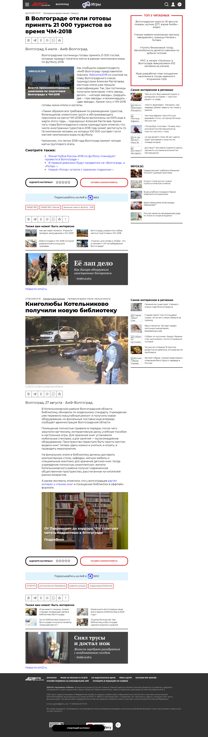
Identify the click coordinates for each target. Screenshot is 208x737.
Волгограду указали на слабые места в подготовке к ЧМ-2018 (106, 231)
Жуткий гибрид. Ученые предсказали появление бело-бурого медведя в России (163, 360)
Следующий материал (78, 728)
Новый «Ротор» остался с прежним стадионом (79, 169)
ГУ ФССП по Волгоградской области (44, 386)
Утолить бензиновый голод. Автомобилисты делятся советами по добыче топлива (156, 50)
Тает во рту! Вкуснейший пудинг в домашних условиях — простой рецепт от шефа (162, 97)
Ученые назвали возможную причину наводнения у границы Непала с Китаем (156, 37)
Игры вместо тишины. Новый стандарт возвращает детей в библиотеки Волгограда (54, 612)
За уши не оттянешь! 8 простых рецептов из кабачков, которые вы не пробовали (163, 350)
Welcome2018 (98, 74)
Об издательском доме (103, 678)
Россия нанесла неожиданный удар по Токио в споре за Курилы (162, 214)
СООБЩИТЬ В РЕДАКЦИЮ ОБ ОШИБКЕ (110, 681)
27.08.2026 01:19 (32, 299)
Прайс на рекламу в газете (74, 678)
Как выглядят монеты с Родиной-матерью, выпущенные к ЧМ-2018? (56, 231)
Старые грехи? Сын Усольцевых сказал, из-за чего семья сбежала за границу (163, 317)
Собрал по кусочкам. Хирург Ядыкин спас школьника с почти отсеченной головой (163, 339)
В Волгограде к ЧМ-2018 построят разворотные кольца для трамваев (56, 243)
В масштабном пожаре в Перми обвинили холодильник (160, 193)
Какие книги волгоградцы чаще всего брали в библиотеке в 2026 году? (107, 612)
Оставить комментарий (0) (104, 182)
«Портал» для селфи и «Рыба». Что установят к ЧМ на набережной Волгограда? (108, 243)
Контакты (52, 678)
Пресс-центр (125, 678)
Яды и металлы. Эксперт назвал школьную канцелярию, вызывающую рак (161, 328)
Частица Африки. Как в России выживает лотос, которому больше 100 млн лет (162, 118)
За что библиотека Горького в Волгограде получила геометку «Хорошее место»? (55, 622)
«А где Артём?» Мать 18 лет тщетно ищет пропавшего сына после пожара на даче (162, 139)
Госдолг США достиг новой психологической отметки (158, 182)
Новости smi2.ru (36, 289)
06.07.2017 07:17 (32, 13)
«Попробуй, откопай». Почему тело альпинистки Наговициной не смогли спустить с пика (163, 129)
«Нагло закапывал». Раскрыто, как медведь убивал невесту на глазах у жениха (163, 107)
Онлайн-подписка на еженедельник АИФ (68, 681)
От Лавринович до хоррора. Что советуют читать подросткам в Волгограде (81, 531)
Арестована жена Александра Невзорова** (159, 204)
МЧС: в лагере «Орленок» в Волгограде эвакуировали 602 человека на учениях (156, 63)
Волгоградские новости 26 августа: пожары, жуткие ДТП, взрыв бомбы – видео (157, 24)
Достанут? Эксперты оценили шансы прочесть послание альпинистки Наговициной (163, 150)
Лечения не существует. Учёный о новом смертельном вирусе (162, 305)
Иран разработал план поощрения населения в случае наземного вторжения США (157, 76)
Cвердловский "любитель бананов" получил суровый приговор (162, 171)
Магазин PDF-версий (146, 678)
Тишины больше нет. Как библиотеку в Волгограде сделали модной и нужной (104, 622)
